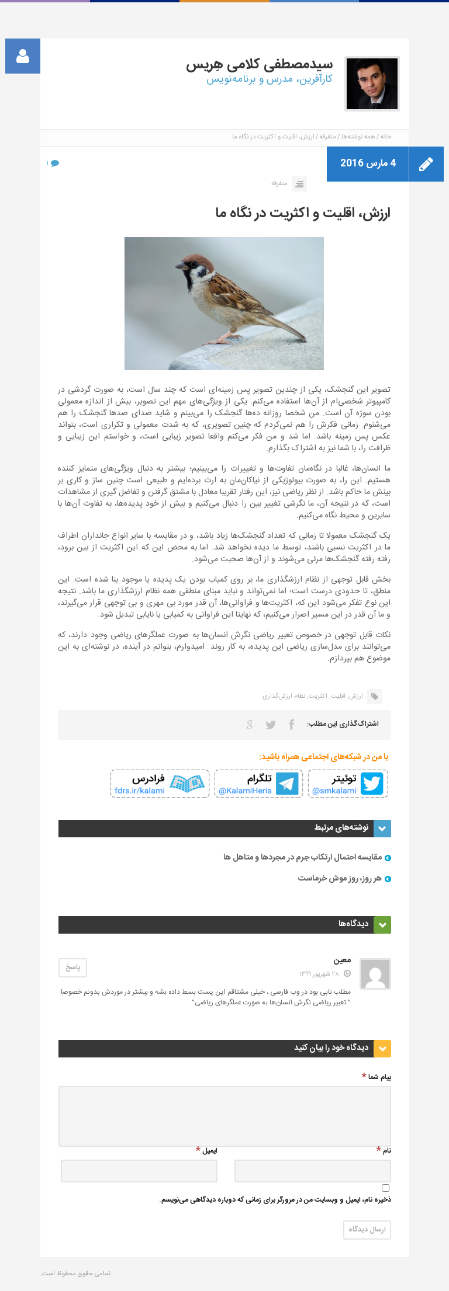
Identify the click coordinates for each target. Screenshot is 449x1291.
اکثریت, (317, 696)
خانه (386, 137)
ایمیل (209, 1152)
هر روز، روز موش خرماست (340, 879)
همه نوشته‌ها (358, 137)
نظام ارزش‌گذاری (284, 696)
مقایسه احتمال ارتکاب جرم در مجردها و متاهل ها (302, 858)
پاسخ (72, 967)
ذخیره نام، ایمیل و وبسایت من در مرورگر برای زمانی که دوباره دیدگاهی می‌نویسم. (275, 1201)
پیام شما (379, 1078)
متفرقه (328, 137)
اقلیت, (337, 696)
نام (387, 1152)
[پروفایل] (22, 56)
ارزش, (355, 696)
